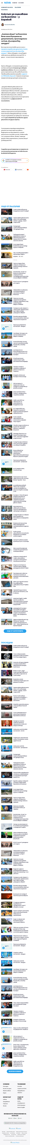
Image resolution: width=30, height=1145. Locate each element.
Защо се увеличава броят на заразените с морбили (20, 1028)
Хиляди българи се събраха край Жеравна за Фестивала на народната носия (21, 517)
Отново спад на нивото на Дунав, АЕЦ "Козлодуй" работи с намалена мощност (21, 427)
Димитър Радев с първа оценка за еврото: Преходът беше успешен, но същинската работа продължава (20, 601)
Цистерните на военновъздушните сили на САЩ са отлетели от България (20, 352)
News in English (21, 1107)
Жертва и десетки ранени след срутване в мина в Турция (21, 706)
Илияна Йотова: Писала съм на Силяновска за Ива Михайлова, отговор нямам (20, 344)
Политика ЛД (13, 1134)
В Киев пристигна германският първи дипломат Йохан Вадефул (20, 360)
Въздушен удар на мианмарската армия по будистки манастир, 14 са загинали (20, 871)
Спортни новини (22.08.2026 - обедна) (19, 953)
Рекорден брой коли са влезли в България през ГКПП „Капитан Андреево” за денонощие (20, 436)
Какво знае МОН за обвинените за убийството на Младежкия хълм (18, 402)
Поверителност (6, 1134)
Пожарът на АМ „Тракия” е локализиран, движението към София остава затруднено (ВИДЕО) (20, 310)
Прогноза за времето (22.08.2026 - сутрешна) (20, 460)
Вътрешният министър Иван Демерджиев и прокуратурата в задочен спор (21, 525)
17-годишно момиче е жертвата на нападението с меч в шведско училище (19, 905)
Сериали (5, 1103)
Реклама (3, 1131)
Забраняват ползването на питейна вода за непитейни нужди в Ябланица (20, 292)
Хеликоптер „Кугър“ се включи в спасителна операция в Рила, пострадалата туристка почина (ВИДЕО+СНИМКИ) (20, 274)
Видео (4, 1092)
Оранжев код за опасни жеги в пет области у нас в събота (20, 591)
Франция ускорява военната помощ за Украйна (19, 807)
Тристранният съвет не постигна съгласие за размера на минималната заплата (20, 575)
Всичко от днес (7, 1088)
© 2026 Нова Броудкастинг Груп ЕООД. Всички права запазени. (15, 1140)
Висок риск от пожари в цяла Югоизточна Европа (20, 894)
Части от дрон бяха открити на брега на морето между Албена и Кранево (20, 266)
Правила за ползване (21, 1134)
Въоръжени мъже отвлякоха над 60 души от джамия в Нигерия (21, 680)
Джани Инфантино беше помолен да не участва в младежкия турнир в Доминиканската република (20, 835)
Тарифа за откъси (5, 1133)
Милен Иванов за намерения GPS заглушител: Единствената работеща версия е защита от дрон (21, 453)
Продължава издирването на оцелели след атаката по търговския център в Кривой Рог (21, 775)
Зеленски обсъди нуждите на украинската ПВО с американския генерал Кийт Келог (20, 665)
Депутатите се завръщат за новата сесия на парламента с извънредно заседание (20, 509)
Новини (14, 2)
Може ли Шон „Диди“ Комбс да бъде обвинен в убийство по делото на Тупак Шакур (20, 673)
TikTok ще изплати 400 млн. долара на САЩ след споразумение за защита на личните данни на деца (21, 930)
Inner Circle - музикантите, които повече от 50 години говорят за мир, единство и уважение (21, 1047)
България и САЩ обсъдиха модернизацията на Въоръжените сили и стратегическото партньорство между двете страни (20, 498)
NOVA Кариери (21, 1105)
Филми (4, 1105)
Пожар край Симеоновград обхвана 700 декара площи (20, 227)
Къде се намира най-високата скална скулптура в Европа (19, 920)
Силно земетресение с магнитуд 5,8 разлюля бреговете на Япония (20, 714)
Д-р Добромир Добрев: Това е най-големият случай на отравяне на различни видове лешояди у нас (20, 488)
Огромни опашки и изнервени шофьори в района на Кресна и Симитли (19, 369)
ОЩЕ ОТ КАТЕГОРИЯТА (15, 631)
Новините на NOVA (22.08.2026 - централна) (20, 746)
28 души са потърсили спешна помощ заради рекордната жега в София (20, 566)
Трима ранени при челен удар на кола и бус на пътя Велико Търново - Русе (20, 478)
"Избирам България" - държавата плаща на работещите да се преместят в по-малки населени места (20, 237)
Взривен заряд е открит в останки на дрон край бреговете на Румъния (20, 782)
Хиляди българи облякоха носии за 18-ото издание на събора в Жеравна (20, 443)
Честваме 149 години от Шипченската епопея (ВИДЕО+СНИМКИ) (20, 335)
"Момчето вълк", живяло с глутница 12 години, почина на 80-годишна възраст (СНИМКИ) (21, 938)
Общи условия (24, 1133)
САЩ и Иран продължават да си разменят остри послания (20, 1004)
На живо (21, 2)
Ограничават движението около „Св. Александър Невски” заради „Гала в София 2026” (21, 220)
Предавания (6, 1101)
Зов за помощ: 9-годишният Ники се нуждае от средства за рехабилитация (20, 386)
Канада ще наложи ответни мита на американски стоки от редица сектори (20, 723)
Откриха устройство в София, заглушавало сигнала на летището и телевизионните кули (20, 559)
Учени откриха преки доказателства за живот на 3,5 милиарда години (20, 655)
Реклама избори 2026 (11, 1131)
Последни (5, 1086)
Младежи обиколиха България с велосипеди (19, 375)
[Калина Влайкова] (2, 24)
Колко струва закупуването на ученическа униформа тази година (19, 419)
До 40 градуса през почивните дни (18, 469)
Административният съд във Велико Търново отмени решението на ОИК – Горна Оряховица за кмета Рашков (20, 622)
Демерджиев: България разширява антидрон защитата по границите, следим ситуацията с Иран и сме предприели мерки (20, 612)
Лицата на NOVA (21, 1088)
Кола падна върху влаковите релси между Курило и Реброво (20, 246)
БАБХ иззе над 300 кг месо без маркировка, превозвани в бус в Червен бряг (20, 584)
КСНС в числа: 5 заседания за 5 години (20, 282)
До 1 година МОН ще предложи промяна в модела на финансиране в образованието (20, 411)
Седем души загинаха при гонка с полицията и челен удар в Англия (20, 739)
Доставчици (12, 1133)
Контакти (18, 1133)
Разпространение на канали (21, 1131)
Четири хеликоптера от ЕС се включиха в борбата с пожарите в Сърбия (20, 826)
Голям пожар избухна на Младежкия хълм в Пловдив (21, 210)
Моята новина (7, 1090)
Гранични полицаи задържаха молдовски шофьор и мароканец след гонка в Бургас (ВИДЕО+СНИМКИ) (20, 301)
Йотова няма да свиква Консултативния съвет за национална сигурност (20, 318)
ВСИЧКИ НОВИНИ (15, 1071)
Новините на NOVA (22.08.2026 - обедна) (19, 961)
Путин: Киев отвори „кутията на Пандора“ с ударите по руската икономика (20, 698)
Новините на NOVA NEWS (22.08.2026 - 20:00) (20, 730)
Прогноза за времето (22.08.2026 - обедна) (19, 325)
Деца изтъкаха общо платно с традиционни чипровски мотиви (20, 393)
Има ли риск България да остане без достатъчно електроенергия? (20, 550)
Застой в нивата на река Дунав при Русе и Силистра (21, 540)
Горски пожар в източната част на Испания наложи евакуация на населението (21, 913)
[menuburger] (2, 2)
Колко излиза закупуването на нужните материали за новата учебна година (21, 534)
